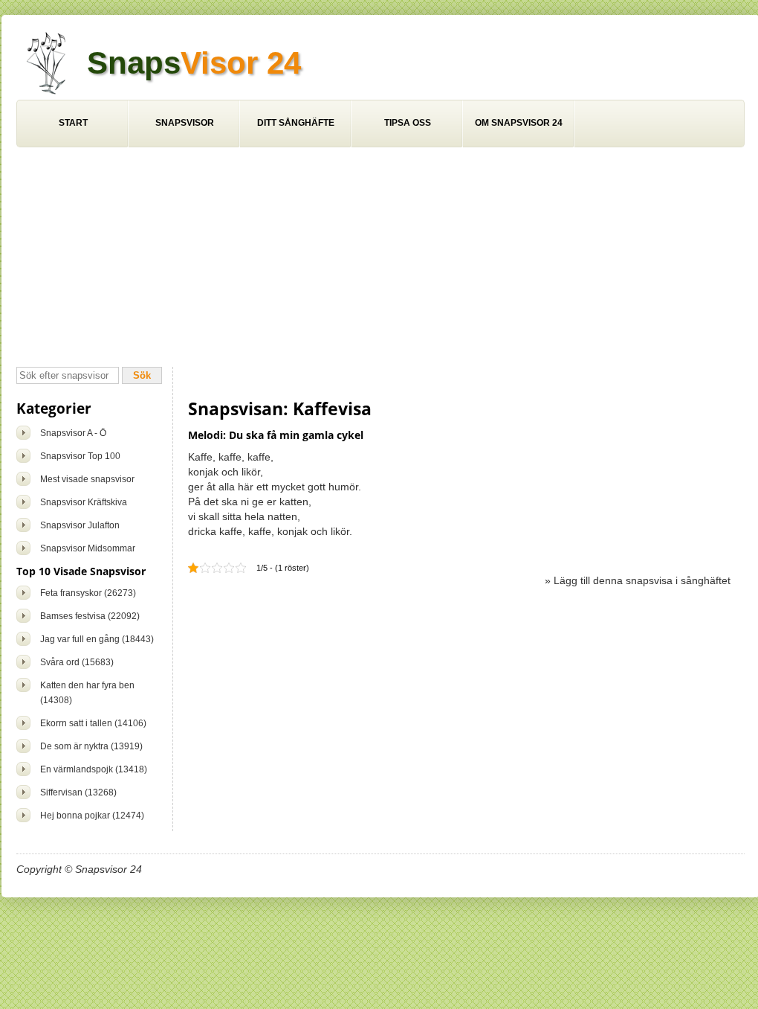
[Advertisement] (380, 259)
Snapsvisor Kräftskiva (83, 502)
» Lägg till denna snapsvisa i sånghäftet (638, 580)
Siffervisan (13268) (78, 792)
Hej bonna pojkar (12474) (92, 815)
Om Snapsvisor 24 (519, 123)
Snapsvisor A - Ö (73, 433)
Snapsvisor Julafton (80, 525)
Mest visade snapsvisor (87, 479)
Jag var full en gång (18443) (97, 639)
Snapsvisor (184, 123)
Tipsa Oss (407, 123)
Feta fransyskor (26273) (88, 593)
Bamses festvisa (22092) (90, 616)
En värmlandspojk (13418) (93, 769)
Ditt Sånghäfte (295, 123)
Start (73, 123)
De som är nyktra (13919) (91, 746)
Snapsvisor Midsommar (87, 548)
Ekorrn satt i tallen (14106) (93, 723)
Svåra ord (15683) (77, 662)
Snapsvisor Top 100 (80, 456)
